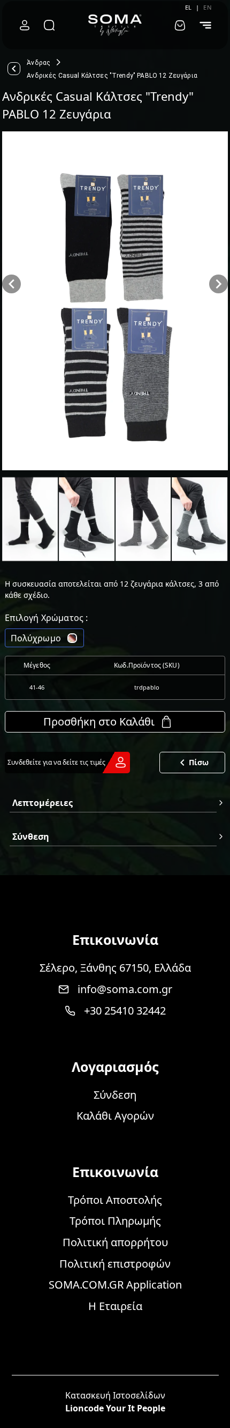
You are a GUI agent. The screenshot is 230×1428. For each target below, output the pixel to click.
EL (188, 7)
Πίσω (199, 762)
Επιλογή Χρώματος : (46, 618)
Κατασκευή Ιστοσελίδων (115, 1395)
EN (207, 7)
